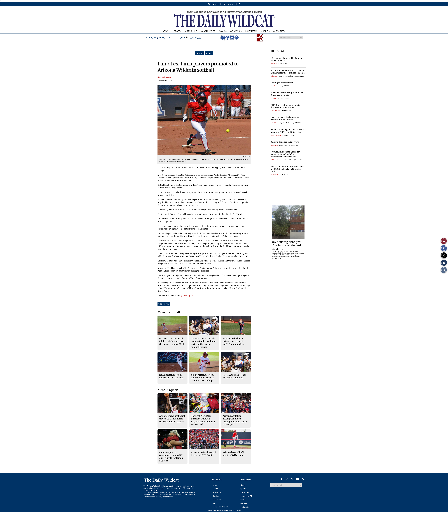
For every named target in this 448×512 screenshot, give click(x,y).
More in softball (169, 312)
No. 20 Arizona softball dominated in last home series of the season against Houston (203, 342)
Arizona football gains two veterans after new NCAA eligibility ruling (287, 130)
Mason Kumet (275, 174)
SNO (234, 510)
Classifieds (279, 31)
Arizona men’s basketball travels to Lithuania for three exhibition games (288, 71)
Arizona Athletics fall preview (285, 142)
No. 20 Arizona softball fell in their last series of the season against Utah (171, 341)
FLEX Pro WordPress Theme (222, 510)
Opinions (235, 31)
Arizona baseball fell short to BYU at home (234, 453)
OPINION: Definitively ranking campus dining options (285, 118)
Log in (239, 510)
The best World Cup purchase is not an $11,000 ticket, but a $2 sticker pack (287, 169)
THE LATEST (277, 51)
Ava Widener (275, 145)
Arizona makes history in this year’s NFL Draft (204, 453)
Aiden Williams (275, 110)
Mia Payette (274, 98)
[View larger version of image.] (204, 120)
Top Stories (163, 303)
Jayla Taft (273, 64)
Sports (178, 31)
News (165, 31)
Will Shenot (274, 76)
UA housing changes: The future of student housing (286, 245)
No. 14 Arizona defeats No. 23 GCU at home (234, 376)
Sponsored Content (220, 507)
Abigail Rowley (275, 123)
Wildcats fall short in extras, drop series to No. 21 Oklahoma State (234, 341)
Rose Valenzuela (164, 77)
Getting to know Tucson (282, 83)
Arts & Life (191, 31)
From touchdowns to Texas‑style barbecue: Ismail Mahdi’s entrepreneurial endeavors (286, 154)
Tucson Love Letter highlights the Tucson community (287, 93)
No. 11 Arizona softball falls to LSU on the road (171, 376)
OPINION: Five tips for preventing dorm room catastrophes (286, 106)
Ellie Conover (275, 86)
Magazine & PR (207, 31)
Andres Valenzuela (277, 135)
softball (199, 53)
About (264, 31)
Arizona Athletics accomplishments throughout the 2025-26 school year (235, 420)
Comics (223, 31)
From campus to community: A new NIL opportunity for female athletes (171, 456)
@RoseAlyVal (187, 295)
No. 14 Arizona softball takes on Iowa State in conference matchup (202, 377)
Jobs (214, 503)
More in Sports (168, 390)
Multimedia (251, 31)
